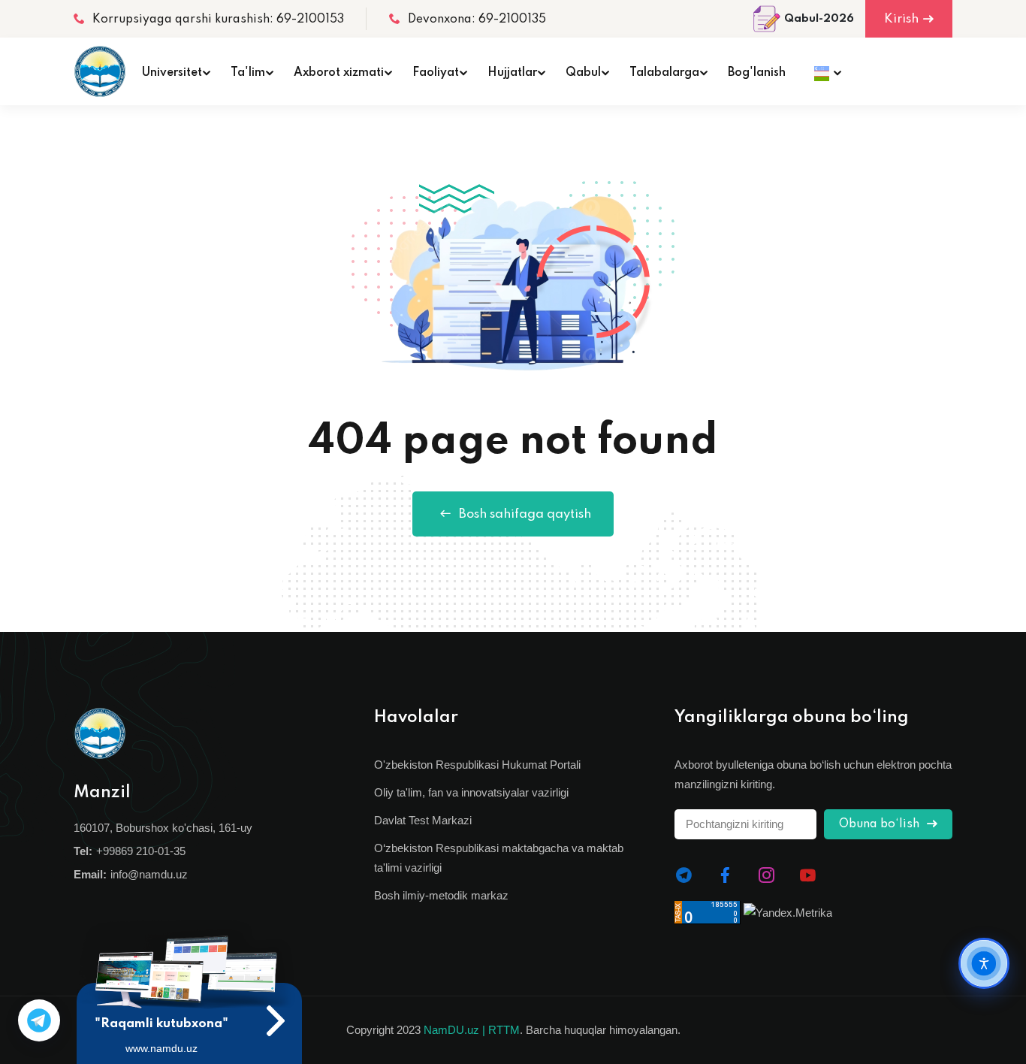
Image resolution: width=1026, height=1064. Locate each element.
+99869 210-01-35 (141, 851)
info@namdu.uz (149, 874)
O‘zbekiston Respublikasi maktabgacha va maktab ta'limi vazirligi (498, 858)
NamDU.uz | (454, 1029)
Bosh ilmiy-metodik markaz (441, 895)
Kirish (901, 19)
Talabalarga (664, 73)
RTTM (504, 1029)
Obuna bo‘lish (880, 824)
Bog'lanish (757, 73)
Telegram (39, 1020)
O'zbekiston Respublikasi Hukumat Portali (477, 764)
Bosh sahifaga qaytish (525, 514)
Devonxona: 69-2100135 (477, 20)
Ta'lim (248, 73)
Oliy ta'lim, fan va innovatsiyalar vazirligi (471, 792)
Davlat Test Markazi (423, 820)
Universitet (172, 73)
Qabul (583, 73)
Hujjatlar (512, 73)
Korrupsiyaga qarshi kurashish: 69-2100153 (218, 20)
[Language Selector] (823, 71)
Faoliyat (435, 73)
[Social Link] (683, 875)
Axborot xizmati (339, 73)
